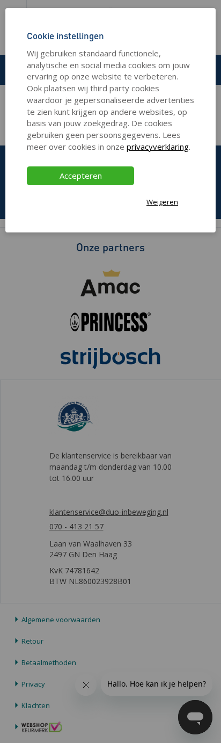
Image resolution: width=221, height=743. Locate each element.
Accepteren (81, 175)
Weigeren (162, 202)
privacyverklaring (158, 146)
